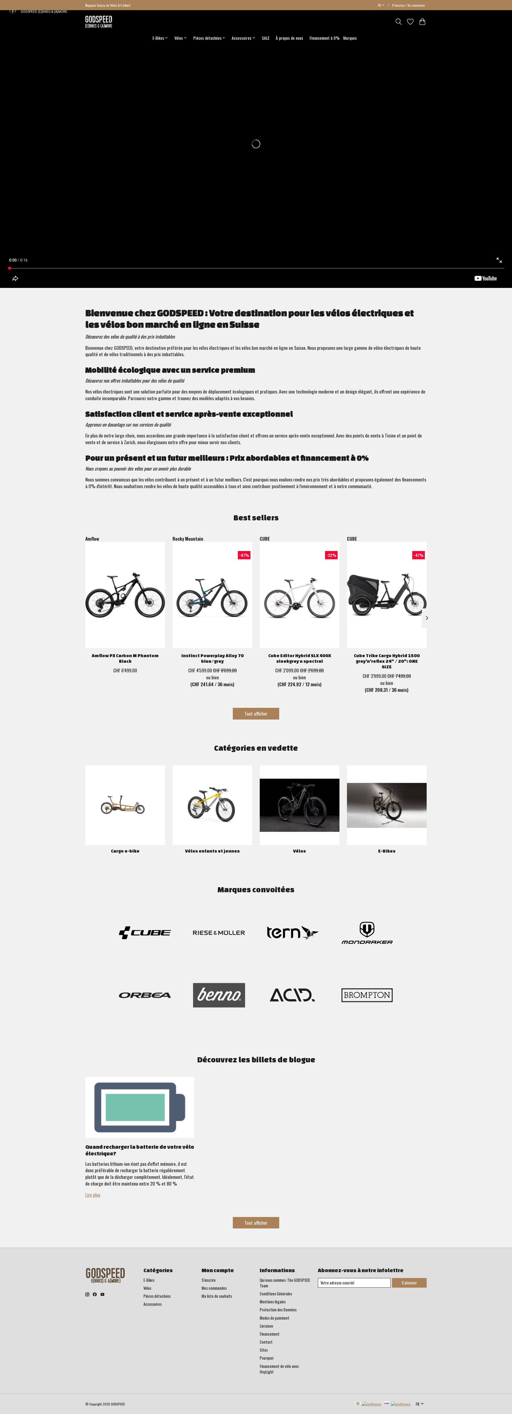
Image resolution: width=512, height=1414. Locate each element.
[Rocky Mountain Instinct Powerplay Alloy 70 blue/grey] (212, 595)
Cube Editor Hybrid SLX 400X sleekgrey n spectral (299, 658)
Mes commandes (214, 1288)
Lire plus (92, 1194)
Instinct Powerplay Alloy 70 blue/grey (212, 658)
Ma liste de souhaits (217, 1296)
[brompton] (367, 996)
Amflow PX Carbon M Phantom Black (125, 658)
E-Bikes (386, 850)
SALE (265, 38)
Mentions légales (273, 1301)
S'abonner (409, 1283)
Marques (350, 38)
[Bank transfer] (397, 1404)
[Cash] (367, 1404)
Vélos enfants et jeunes (212, 850)
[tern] (293, 933)
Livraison (266, 1326)
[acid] (293, 996)
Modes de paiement (274, 1318)
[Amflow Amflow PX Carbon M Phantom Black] (125, 595)
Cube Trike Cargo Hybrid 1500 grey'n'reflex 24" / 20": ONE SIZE (387, 661)
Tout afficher (256, 713)
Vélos (299, 850)
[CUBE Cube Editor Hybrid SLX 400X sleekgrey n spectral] (299, 595)
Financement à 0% (324, 38)
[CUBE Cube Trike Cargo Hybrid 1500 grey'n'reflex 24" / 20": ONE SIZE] (387, 595)
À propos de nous (289, 38)
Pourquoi (266, 1358)
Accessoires (152, 1304)
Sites (264, 1350)
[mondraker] (367, 933)
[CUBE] (145, 933)
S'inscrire (209, 1280)
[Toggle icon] (398, 21)
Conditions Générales (276, 1293)
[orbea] (145, 996)
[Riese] (219, 933)
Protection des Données (278, 1309)
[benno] (219, 996)
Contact (266, 1342)
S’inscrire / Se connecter (408, 5)
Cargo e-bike (125, 850)
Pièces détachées (157, 1296)
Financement (269, 1334)
